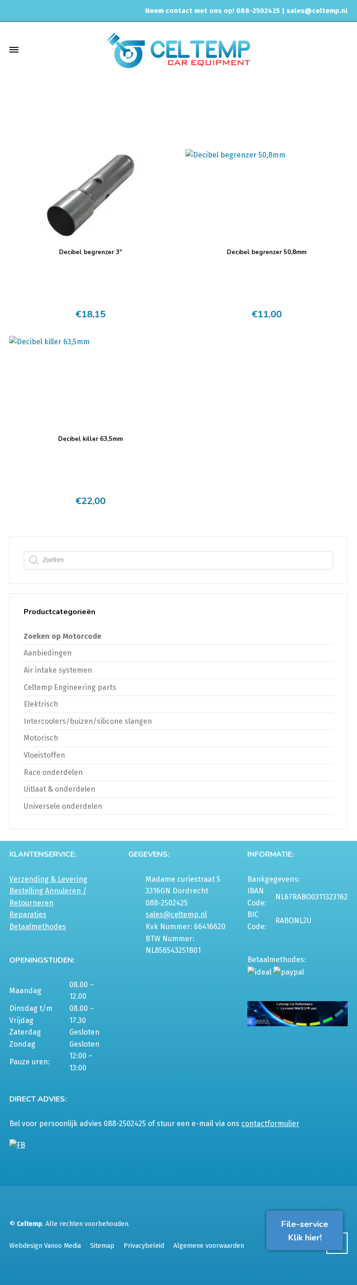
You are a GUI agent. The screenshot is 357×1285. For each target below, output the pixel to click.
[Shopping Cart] (342, 49)
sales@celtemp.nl (317, 11)
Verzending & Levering (48, 879)
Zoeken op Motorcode (62, 636)
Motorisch (41, 738)
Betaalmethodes (37, 926)
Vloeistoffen (44, 755)
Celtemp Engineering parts (70, 687)
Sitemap (102, 1246)
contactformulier (270, 1123)
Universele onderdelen (63, 806)
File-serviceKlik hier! (304, 1231)
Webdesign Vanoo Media (45, 1246)
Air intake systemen (58, 670)
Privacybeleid (144, 1246)
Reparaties (27, 914)
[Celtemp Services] (178, 49)
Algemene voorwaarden (208, 1246)
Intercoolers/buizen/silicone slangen (88, 721)
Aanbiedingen (48, 653)
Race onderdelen (53, 772)
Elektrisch (41, 704)
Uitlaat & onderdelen (258, 107)
